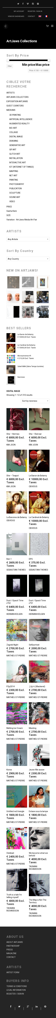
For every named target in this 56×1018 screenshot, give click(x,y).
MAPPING (13, 171)
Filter (10, 66)
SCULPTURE (15, 193)
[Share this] (10, 1008)
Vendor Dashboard (16, 16)
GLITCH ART (14, 154)
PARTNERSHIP (13, 946)
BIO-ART (13, 128)
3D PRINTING (15, 115)
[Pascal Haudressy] (13, 282)
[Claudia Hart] (28, 297)
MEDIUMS (10, 110)
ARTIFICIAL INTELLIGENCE (20, 119)
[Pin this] (45, 1008)
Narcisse (21, 377)
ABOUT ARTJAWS (14, 942)
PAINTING (13, 180)
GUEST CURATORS (15, 106)
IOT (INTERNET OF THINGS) (21, 167)
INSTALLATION (16, 158)
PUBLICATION (15, 188)
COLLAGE (13, 132)
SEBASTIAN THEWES (16, 570)
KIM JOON (11, 445)
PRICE (9, 207)
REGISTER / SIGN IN (35, 11)
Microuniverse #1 (24, 356)
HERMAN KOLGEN (14, 614)
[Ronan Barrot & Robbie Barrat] (43, 297)
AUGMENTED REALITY (19, 123)
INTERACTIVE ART (17, 162)
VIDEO (12, 201)
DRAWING (13, 141)
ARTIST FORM (12, 972)
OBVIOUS (33, 486)
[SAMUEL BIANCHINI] (28, 282)
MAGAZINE (11, 953)
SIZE (8, 215)
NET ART (13, 175)
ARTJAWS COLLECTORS (17, 97)
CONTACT (31, 16)
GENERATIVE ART (17, 145)
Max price (43, 64)
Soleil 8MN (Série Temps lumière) (31, 366)
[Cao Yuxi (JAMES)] (28, 312)
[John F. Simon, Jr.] (43, 282)
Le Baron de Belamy (25, 334)
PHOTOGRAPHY (16, 184)
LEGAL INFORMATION (16, 990)
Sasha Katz (11, 211)
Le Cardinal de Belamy (26, 345)
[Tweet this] (19, 1008)
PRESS (9, 949)
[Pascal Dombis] (43, 312)
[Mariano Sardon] (13, 312)
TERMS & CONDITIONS (16, 986)
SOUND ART (14, 197)
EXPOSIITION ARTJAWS (17, 101)
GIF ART (12, 149)
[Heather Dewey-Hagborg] (13, 297)
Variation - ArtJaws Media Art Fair (21, 219)
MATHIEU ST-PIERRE (15, 655)
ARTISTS (10, 93)
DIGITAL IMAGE (16, 136)
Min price (28, 64)
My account (19, 11)
